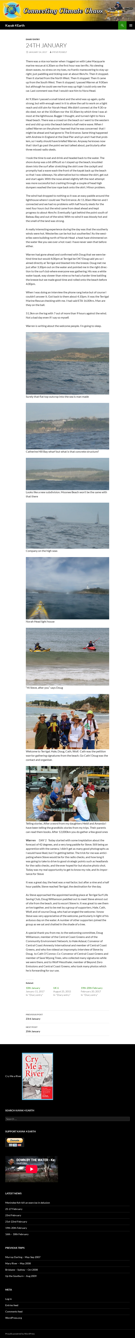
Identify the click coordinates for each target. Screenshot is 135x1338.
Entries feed (11, 1305)
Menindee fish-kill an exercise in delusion (27, 1202)
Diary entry (33, 39)
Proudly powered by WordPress (20, 1333)
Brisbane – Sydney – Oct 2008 (21, 1269)
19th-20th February (91, 987)
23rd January (34, 1016)
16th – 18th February (16, 1234)
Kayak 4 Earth (15, 25)
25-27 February (13, 1208)
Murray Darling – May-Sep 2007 (22, 1257)
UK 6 (56, 987)
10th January (33, 987)
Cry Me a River (13, 1075)
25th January (33, 1029)
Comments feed (13, 1311)
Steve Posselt (59, 52)
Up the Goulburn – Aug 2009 (21, 1275)
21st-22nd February (16, 1221)
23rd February (13, 1215)
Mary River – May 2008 (18, 1263)
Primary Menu (131, 25)
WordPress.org (13, 1317)
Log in (8, 1298)
